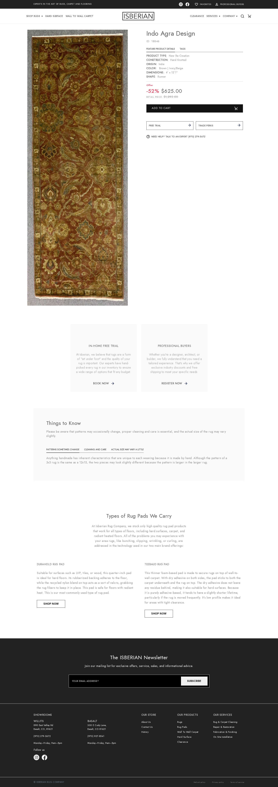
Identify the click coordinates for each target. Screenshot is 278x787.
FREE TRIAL (155, 125)
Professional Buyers (232, 4)
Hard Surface (184, 737)
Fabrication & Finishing (225, 732)
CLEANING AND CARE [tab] (95, 449)
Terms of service (237, 782)
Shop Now (51, 603)
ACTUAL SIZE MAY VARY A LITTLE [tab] (127, 449)
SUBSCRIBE (194, 681)
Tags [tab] (182, 48)
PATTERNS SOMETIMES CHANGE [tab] (62, 449)
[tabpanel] (194, 66)
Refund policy (199, 782)
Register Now (172, 383)
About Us (146, 722)
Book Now (101, 383)
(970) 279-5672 (42, 736)
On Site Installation (223, 737)
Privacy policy (218, 782)
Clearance (182, 742)
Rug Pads (182, 727)
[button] (34, 16)
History (145, 732)
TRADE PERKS (205, 125)
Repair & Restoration (224, 727)
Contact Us (147, 727)
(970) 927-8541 (96, 736)
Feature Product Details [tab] (160, 48)
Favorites (205, 4)
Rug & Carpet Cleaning (225, 722)
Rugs (179, 722)
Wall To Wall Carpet (187, 732)
